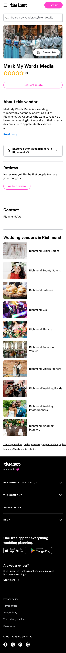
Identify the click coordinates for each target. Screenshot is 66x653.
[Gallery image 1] (33, 41)
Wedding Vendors (12, 444)
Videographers (32, 444)
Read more (10, 134)
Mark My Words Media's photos (19, 449)
